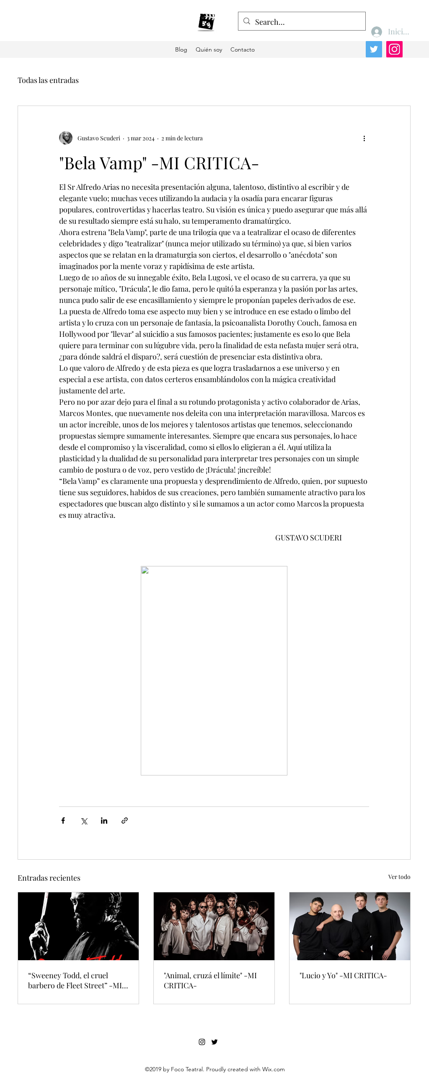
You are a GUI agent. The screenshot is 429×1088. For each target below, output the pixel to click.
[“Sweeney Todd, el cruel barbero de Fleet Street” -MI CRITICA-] (78, 926)
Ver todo (399, 877)
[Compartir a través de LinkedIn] (104, 820)
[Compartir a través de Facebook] (63, 820)
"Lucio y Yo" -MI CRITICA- (343, 975)
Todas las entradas (48, 80)
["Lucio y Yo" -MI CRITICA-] (349, 926)
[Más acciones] (364, 138)
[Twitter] (374, 49)
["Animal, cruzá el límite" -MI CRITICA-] (214, 926)
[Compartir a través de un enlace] (125, 820)
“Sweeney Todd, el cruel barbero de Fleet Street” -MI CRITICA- (75, 980)
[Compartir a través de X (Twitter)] (84, 820)
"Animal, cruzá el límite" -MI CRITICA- (210, 980)
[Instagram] (394, 49)
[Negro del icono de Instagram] (202, 1042)
